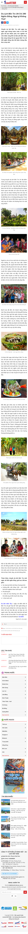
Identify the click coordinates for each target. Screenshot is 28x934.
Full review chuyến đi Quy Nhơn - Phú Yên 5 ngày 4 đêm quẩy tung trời (19, 835)
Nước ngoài (9, 720)
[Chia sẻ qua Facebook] (2, 22)
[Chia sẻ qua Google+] (5, 22)
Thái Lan (4, 724)
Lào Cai (4, 691)
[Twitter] (7, 22)
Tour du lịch (3, 5)
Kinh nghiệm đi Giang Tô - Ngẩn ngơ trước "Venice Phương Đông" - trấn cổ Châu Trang (19, 827)
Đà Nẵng (4, 708)
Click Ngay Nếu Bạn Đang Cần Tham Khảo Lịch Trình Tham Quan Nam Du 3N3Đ (14, 662)
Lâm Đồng (4, 694)
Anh (3, 752)
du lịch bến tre (9, 628)
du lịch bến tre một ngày (17, 628)
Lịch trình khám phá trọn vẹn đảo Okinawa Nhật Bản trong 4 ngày (18, 802)
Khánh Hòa (5, 684)
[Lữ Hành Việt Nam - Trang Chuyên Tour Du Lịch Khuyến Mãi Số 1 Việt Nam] (10, 2)
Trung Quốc (5, 741)
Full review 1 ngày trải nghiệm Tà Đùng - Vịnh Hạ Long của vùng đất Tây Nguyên (18, 810)
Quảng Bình (5, 711)
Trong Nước (9, 672)
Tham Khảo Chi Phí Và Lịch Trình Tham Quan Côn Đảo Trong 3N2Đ (19, 819)
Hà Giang (4, 705)
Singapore (5, 734)
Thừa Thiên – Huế (6, 701)
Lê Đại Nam (17, 856)
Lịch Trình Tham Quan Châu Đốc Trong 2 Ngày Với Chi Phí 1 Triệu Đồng (12, 656)
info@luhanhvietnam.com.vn (15, 885)
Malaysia (4, 738)
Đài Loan (4, 748)
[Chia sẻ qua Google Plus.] (4, 624)
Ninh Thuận (5, 698)
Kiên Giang (5, 687)
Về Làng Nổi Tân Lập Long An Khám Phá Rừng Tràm (14, 667)
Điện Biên (4, 677)
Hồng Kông (5, 745)
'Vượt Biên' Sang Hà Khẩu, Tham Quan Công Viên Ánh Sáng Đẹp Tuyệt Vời (19, 844)
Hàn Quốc (4, 727)
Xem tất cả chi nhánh (10, 873)
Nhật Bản (4, 731)
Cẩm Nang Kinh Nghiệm (13, 5)
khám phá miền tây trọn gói (14, 630)
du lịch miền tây (4, 630)
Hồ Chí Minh (5, 680)
